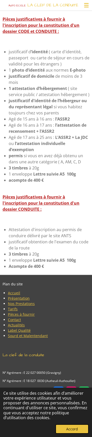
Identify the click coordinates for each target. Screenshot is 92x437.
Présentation (19, 298)
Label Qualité (19, 330)
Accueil (14, 292)
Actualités (16, 325)
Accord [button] (72, 429)
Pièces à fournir (21, 314)
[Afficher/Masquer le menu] (86, 5)
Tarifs (13, 309)
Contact (14, 319)
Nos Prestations (21, 303)
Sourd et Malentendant (28, 335)
